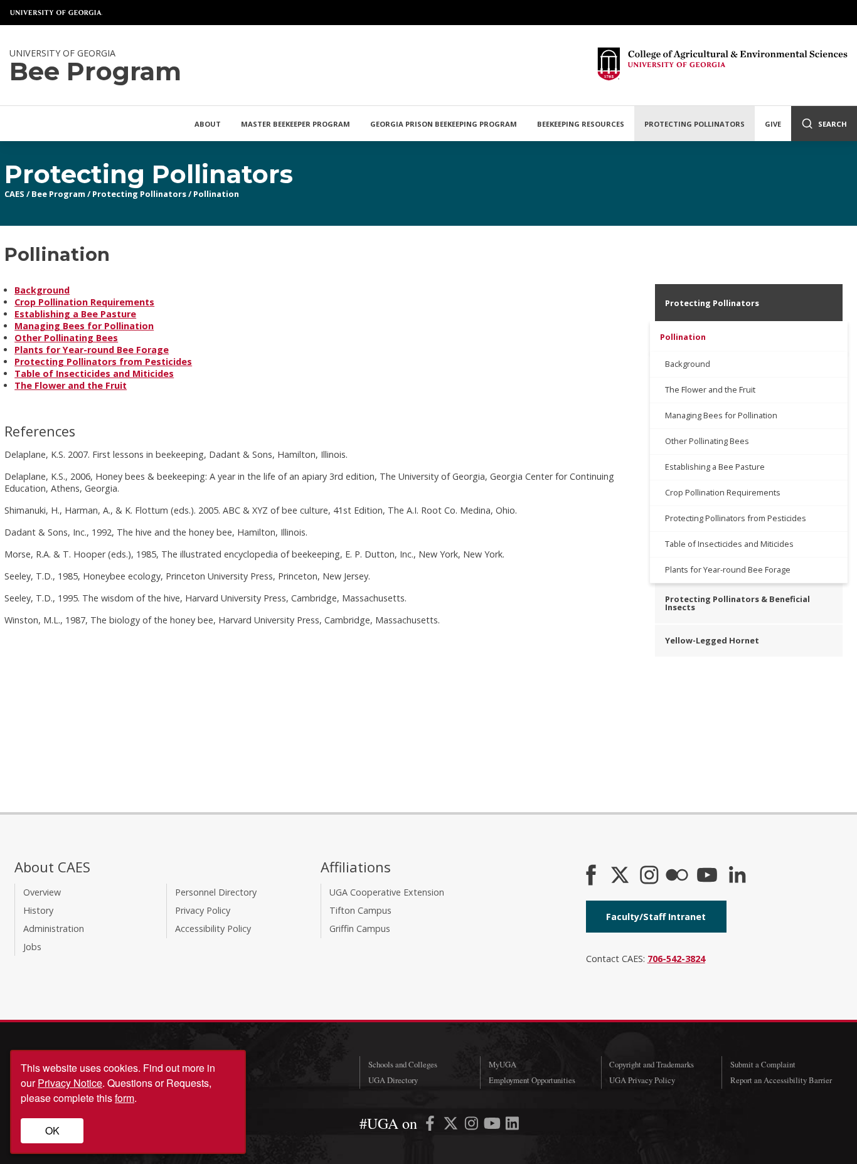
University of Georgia (56, 12)
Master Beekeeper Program (295, 124)
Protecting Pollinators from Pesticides (103, 362)
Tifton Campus (360, 910)
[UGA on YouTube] (493, 1125)
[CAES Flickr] (677, 876)
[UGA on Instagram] (472, 1125)
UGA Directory (393, 1080)
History (38, 910)
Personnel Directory (216, 892)
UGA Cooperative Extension (386, 892)
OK (52, 1130)
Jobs (32, 947)
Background (42, 290)
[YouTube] (707, 876)
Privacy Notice (70, 1083)
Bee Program (58, 193)
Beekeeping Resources (580, 124)
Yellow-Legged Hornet (712, 640)
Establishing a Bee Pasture (75, 314)
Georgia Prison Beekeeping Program (443, 124)
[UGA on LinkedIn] (512, 1125)
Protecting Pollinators (694, 124)
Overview (42, 892)
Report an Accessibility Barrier (781, 1080)
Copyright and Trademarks (651, 1064)
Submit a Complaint (763, 1064)
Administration (53, 928)
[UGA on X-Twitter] (452, 1125)
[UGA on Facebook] (431, 1125)
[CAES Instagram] (649, 876)
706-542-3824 (676, 959)
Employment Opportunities (532, 1080)
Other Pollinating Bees (66, 338)
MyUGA (502, 1064)
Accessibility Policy (213, 928)
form (124, 1098)
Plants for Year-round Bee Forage (91, 350)
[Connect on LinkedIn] (737, 876)
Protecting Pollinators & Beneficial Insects (737, 603)
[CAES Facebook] (591, 876)
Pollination (216, 193)
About (207, 124)
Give (773, 124)
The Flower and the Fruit (70, 385)
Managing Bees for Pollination (84, 326)
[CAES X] (621, 876)
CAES (14, 193)
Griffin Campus (359, 928)
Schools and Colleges (402, 1064)
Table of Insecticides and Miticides (94, 373)
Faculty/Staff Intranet (656, 917)
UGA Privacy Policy (642, 1080)
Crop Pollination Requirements (84, 302)
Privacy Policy (202, 910)
